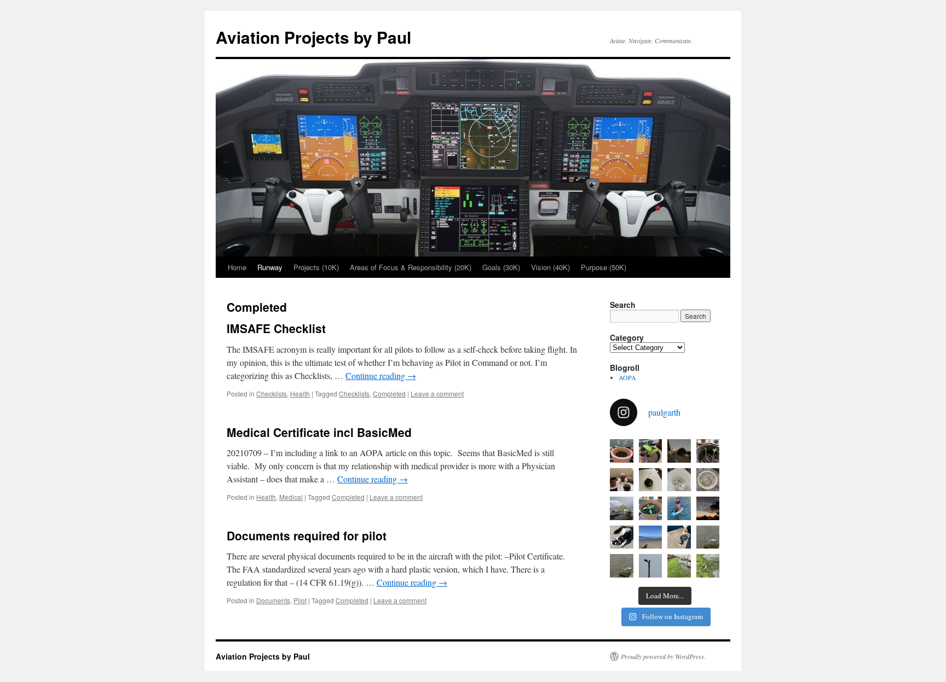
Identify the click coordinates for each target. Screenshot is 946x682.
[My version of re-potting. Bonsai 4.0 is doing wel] (621, 451)
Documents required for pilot (307, 535)
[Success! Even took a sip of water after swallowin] (708, 537)
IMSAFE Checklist (276, 328)
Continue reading (380, 375)
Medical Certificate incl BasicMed (319, 432)
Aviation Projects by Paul (313, 37)
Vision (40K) (550, 267)
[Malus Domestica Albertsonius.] (708, 451)
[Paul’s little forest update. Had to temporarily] (621, 480)
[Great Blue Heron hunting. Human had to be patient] (621, 566)
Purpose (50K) (603, 267)
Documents (273, 600)
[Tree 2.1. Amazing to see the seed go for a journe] (650, 480)
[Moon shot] (679, 451)
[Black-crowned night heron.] (708, 566)
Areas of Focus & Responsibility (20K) (410, 267)
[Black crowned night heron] (679, 537)
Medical (291, 497)
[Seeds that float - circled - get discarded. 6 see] (679, 480)
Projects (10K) (316, 267)
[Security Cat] (621, 537)
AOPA (627, 377)
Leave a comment (437, 393)
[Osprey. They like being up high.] (650, 566)
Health (300, 393)
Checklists (271, 393)
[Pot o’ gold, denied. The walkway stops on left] (621, 508)
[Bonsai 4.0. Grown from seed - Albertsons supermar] (650, 451)
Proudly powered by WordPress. (663, 656)
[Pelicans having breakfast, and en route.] (650, 537)
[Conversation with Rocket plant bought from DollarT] (650, 508)
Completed (389, 393)
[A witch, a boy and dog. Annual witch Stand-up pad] (679, 508)
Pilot (300, 600)
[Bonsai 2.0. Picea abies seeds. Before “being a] (708, 480)
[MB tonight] (708, 508)
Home (237, 267)
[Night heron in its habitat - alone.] (679, 566)
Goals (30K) (501, 267)
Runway (269, 267)
